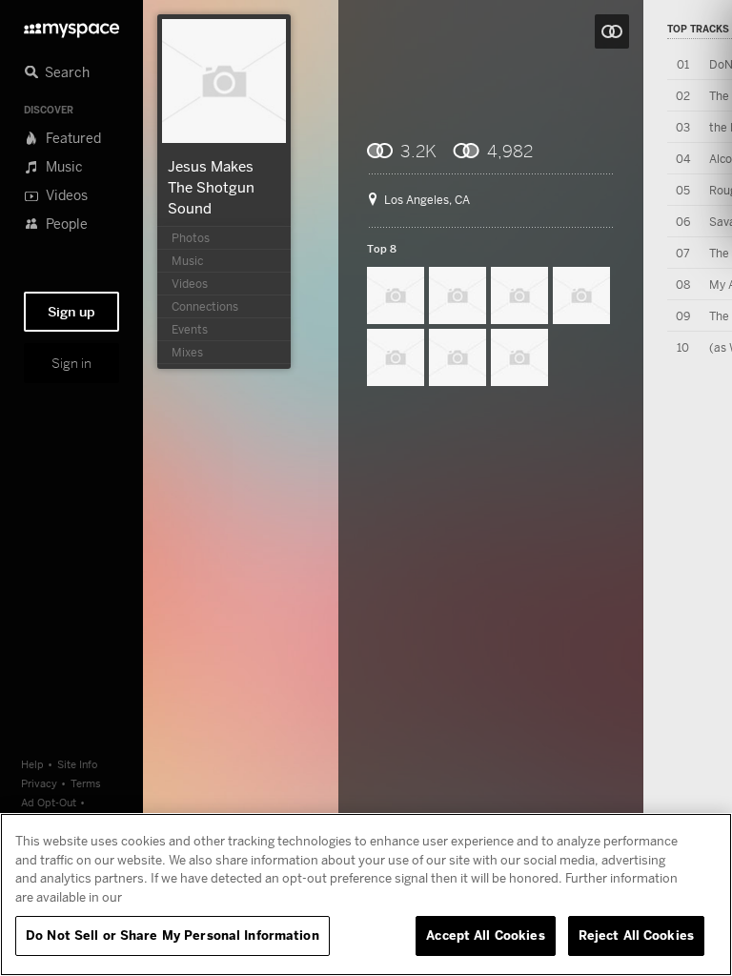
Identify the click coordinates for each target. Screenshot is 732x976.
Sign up (71, 311)
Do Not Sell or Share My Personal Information (172, 935)
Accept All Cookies (485, 935)
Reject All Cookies (636, 935)
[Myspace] (71, 25)
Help (32, 764)
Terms (86, 783)
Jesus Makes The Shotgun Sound (211, 186)
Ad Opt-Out (48, 802)
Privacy (39, 783)
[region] (366, 894)
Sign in (71, 363)
